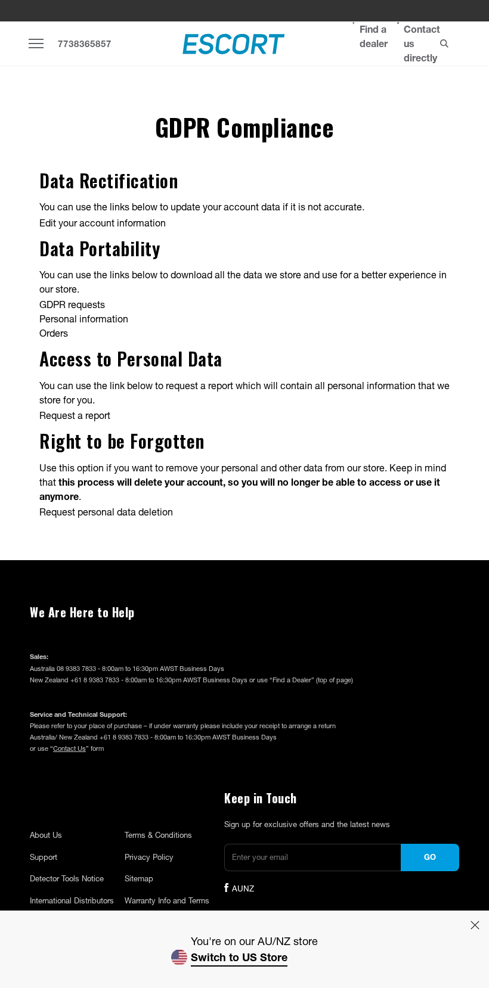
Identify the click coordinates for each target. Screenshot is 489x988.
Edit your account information (102, 222)
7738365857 (85, 43)
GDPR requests (72, 304)
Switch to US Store (239, 957)
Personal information (83, 318)
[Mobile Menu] (36, 43)
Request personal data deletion (106, 511)
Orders (53, 332)
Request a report (74, 415)
